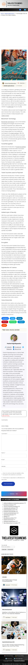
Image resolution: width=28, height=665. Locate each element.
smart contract (14, 133)
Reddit (4, 325)
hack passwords (10, 247)
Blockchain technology (7, 122)
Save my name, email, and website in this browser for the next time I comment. (13, 473)
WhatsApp (13, 322)
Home (2, 13)
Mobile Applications (9, 13)
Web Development (7, 609)
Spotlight (17, 330)
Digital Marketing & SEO (9, 509)
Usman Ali (8, 584)
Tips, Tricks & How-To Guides (11, 523)
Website (3, 466)
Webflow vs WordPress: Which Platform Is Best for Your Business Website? (14, 613)
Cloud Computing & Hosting (11, 506)
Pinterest (5, 322)
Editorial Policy (5, 416)
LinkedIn (19, 318)
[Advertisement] (14, 32)
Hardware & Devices (9, 514)
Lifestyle (5, 516)
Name (3, 453)
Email (3, 459)
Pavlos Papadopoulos (10, 83)
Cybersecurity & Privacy (10, 508)
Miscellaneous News (9, 518)
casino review (5, 116)
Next (17, 493)
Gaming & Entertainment (10, 513)
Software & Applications (10, 521)
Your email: (4, 545)
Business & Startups (9, 505)
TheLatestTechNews (19, 661)
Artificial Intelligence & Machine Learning (14, 503)
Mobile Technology (8, 519)
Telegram (21, 322)
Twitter (12, 318)
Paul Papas (8, 617)
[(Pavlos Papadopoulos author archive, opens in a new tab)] (14, 341)
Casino (7, 330)
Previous (12, 493)
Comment (4, 433)
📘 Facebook (17, 347)
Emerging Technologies (10, 511)
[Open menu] (3, 10)
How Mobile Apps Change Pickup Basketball (9, 580)
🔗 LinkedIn (8, 347)
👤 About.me (17, 349)
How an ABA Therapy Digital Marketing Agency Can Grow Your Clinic (13, 645)
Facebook (5, 318)
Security (12, 330)
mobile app (10, 107)
